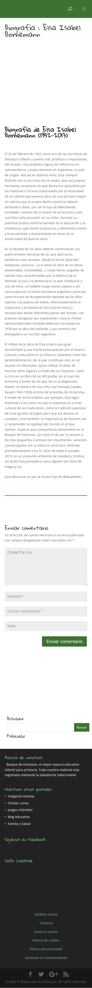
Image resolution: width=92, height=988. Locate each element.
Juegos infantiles (20, 810)
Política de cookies (46, 940)
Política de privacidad (46, 949)
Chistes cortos (18, 803)
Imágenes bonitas (21, 796)
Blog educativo (19, 817)
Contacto (46, 923)
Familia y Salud (19, 824)
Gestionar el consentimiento (46, 958)
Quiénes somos (46, 914)
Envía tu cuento (46, 931)
